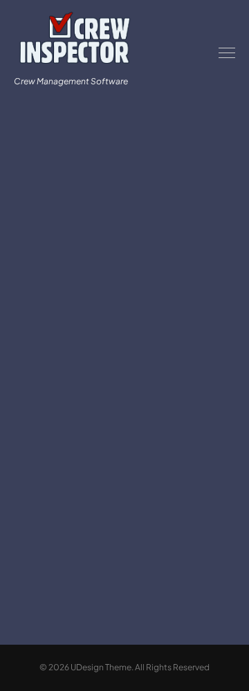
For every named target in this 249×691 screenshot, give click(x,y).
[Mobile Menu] (227, 53)
